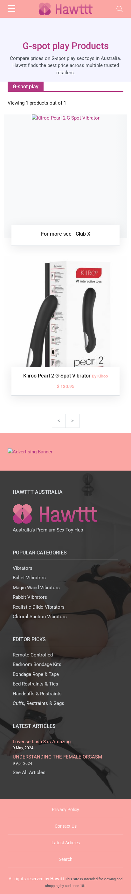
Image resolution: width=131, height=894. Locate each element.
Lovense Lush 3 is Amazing (42, 741)
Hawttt (57, 878)
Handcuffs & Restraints (37, 694)
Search (65, 859)
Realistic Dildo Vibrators (39, 607)
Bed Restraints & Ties (35, 684)
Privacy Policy (65, 809)
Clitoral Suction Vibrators (40, 616)
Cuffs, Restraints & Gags (38, 703)
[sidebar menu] (11, 9)
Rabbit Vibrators (30, 597)
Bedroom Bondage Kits (37, 664)
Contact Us (66, 826)
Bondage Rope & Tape (36, 674)
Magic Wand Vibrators (36, 587)
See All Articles (29, 772)
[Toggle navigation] (119, 9)
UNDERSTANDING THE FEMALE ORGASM (57, 757)
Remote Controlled (33, 655)
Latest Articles (66, 842)
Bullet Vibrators (29, 578)
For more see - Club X (65, 234)
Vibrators (22, 568)
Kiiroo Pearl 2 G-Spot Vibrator (57, 376)
